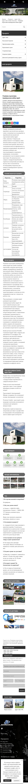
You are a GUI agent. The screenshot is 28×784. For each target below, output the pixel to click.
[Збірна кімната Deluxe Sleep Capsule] (9, 703)
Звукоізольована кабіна (8, 44)
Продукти (10, 19)
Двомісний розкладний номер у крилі (11, 57)
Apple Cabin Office (8, 651)
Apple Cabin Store (8, 653)
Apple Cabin (18, 19)
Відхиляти (7, 780)
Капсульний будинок (7, 40)
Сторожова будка (6, 51)
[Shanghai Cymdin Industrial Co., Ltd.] (14, 5)
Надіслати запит (7, 119)
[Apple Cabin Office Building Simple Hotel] (19, 703)
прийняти (16, 780)
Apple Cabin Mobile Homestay (9, 20)
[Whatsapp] (2, 728)
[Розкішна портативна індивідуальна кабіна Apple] (13, 81)
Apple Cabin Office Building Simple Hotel (19, 709)
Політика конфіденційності (13, 777)
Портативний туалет (7, 47)
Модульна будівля (6, 54)
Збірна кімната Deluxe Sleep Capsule (9, 709)
